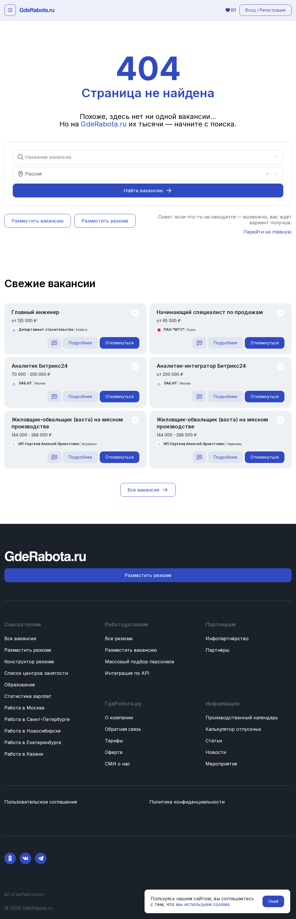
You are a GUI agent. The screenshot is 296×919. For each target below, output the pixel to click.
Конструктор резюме (29, 661)
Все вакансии (20, 638)
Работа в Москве (24, 708)
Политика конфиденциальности (187, 802)
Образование (19, 685)
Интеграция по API (127, 673)
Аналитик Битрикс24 (40, 366)
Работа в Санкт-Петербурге (37, 719)
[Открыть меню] (10, 10)
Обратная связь (123, 729)
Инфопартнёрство (227, 638)
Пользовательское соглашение (40, 802)
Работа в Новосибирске (32, 731)
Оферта (113, 752)
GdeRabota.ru (104, 124)
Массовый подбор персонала (139, 661)
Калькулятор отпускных (233, 729)
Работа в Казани (23, 754)
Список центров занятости (36, 673)
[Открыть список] (275, 157)
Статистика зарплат (27, 696)
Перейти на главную (267, 232)
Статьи (214, 741)
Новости (216, 752)
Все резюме (119, 638)
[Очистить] (267, 157)
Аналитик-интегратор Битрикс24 (201, 366)
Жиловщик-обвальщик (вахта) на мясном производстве (67, 422)
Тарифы (114, 741)
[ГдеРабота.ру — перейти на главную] (37, 10)
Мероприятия (221, 764)
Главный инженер (35, 312)
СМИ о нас (117, 764)
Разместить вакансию (131, 650)
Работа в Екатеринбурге (32, 742)
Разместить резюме (27, 650)
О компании (119, 717)
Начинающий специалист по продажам (210, 312)
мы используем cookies (203, 904)
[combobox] (144, 157)
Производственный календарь (242, 717)
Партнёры (217, 650)
